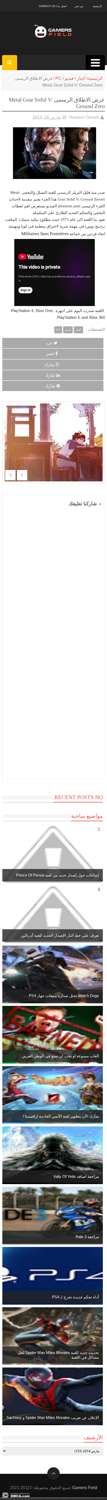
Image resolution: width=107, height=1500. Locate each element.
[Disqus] (53, 573)
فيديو (69, 78)
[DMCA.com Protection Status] (16, 1497)
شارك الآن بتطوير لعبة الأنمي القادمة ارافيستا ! (61, 1116)
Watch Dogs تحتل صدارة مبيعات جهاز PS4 (64, 995)
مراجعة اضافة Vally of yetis (76, 1176)
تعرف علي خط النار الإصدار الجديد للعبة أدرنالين (60, 935)
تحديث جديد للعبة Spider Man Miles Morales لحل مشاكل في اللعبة (58, 1354)
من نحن (79, 6)
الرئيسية (97, 6)
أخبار (81, 78)
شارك (49, 364)
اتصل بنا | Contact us (53, 6)
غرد (49, 343)
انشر (50, 353)
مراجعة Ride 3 (87, 1236)
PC (58, 78)
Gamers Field (84, 1487)
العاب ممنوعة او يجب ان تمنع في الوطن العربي (60, 1056)
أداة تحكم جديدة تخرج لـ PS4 (75, 1297)
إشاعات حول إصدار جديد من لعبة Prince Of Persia (57, 875)
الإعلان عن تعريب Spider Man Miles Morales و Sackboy (52, 1417)
